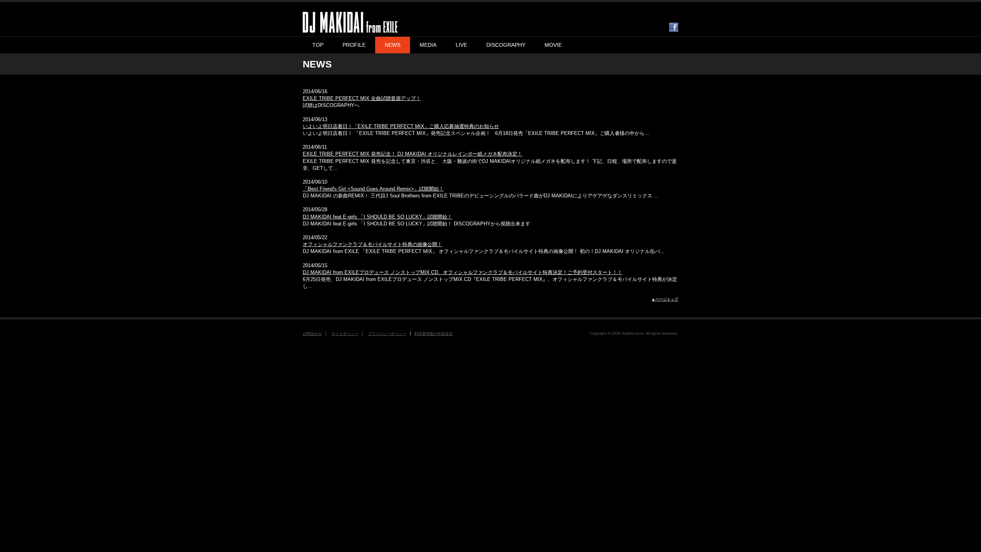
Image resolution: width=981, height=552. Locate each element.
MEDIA (428, 45)
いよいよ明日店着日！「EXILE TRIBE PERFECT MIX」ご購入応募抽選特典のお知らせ (401, 126)
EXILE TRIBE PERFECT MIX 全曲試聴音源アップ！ (362, 98)
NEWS (392, 45)
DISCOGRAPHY (505, 45)
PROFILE (354, 45)
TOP (317, 45)
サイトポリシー (344, 334)
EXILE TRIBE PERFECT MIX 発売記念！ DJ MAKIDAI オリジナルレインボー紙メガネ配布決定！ (412, 154)
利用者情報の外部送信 (433, 334)
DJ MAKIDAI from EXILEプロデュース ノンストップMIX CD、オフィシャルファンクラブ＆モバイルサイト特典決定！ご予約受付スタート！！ (462, 272)
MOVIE (553, 45)
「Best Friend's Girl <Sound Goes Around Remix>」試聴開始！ (373, 189)
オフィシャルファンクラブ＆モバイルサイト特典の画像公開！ (372, 244)
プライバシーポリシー (387, 334)
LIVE (461, 45)
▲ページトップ (664, 299)
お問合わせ (312, 334)
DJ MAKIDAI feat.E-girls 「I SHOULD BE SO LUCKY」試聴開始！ (377, 217)
